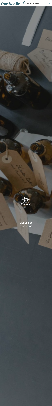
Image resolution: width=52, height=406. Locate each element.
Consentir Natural (33, 3)
